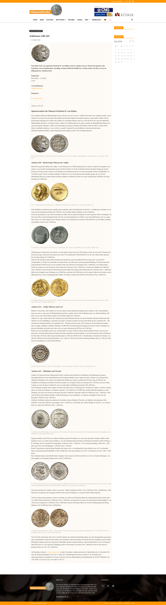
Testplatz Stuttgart (36, 88)
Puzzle (79, 20)
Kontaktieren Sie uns (62, 597)
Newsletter (96, 20)
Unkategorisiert (36, 31)
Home (35, 20)
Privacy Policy (113, 603)
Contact (132, 603)
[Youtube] (132, 1)
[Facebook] (126, 1)
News (42, 20)
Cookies (120, 603)
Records (71, 20)
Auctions (49, 20)
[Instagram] (129, 1)
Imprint (106, 603)
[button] (132, 20)
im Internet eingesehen (53, 552)
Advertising (126, 603)
